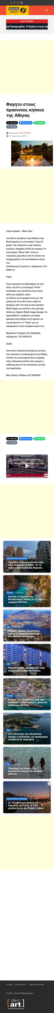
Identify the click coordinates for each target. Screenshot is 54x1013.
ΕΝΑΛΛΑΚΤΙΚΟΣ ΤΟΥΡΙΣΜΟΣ (17, 558)
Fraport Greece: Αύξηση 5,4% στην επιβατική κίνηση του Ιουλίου (26, 669)
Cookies (9, 985)
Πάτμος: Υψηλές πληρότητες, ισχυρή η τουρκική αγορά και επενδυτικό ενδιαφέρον (24, 634)
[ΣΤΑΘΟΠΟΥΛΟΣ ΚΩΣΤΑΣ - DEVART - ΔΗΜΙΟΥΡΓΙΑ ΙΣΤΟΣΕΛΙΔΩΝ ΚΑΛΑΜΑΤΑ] (15, 1003)
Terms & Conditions (36, 985)
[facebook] (14, 3)
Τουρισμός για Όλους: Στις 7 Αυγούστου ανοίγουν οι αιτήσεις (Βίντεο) (25, 771)
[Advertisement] (27, 67)
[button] (46, 10)
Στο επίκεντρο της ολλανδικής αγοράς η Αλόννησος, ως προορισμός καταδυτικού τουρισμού (28, 737)
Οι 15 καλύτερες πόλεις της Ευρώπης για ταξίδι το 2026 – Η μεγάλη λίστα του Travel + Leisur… (26, 805)
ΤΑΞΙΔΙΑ (10, 593)
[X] (11, 3)
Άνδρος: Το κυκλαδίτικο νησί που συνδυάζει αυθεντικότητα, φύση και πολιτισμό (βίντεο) (27, 702)
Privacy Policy (20, 985)
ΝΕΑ (8, 627)
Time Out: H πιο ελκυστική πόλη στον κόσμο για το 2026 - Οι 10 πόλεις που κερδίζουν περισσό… (26, 565)
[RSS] (21, 3)
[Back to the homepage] (17, 10)
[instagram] (18, 3)
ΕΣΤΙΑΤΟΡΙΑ (25, 133)
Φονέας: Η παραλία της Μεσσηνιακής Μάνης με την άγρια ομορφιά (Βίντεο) (26, 599)
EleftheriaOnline (26, 993)
